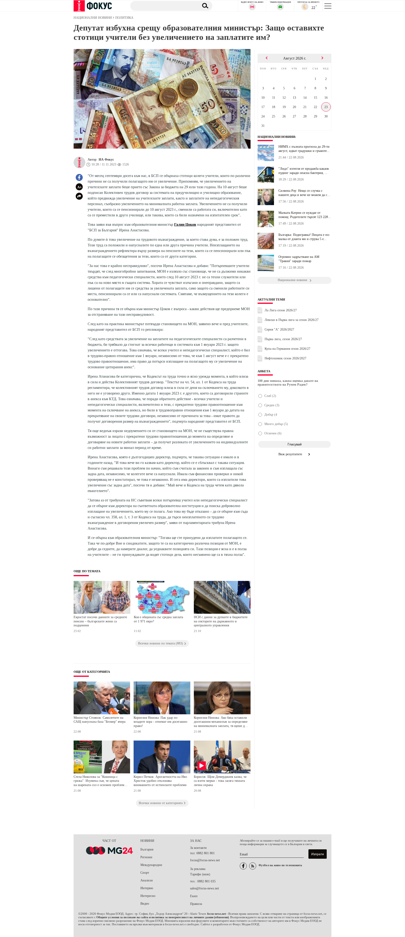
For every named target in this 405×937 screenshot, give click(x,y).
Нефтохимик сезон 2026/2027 (285, 358)
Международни (151, 865)
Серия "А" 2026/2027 (279, 329)
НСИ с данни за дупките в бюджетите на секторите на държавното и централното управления (221, 621)
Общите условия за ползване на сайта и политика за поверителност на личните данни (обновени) (162, 917)
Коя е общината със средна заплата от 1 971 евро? (158, 619)
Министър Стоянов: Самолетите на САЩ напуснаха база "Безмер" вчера (99, 720)
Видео (144, 903)
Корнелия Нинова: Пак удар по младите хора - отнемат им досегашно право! (160, 722)
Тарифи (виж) (200, 874)
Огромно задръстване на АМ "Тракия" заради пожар (298, 259)
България (146, 849)
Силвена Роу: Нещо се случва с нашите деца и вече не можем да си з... (303, 193)
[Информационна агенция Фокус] (243, 865)
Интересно (147, 896)
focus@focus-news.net (205, 860)
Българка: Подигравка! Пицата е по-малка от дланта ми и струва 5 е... (304, 237)
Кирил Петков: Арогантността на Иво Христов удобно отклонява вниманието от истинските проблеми (160, 781)
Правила (196, 904)
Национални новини (276, 137)
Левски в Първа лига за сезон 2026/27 (292, 320)
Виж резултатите (290, 454)
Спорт (144, 872)
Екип (194, 896)
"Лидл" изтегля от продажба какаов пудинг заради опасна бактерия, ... (303, 171)
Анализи (146, 880)
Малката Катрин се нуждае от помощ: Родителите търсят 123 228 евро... (303, 215)
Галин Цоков (185, 224)
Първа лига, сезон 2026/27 (283, 339)
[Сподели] (79, 196)
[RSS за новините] (252, 865)
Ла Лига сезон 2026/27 (281, 310)
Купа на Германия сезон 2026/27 (287, 348)
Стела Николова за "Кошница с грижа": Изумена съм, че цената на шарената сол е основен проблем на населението (99, 781)
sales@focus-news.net (204, 888)
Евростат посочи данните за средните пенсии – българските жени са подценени (100, 621)
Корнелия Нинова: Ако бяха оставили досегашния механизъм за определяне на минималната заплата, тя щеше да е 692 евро (221, 722)
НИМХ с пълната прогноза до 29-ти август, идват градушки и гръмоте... (304, 149)
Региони (146, 857)
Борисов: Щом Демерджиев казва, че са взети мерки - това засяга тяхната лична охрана (220, 781)
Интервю (146, 888)
